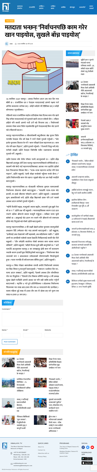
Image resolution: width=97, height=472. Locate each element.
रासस (11, 44)
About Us (41, 447)
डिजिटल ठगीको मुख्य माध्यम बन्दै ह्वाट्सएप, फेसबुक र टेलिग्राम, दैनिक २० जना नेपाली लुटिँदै (83, 284)
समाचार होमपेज (20, 7)
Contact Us (41, 450)
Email (25, 330)
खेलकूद (72, 7)
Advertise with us (43, 453)
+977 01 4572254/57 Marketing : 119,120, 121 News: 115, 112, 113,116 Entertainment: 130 (21, 456)
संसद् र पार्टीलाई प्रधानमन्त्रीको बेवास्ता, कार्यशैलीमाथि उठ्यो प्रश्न (83, 272)
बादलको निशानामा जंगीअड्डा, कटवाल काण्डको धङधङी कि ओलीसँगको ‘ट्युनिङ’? (82, 245)
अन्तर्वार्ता (82, 7)
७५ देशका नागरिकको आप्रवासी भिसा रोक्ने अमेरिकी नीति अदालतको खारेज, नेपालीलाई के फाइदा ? (83, 259)
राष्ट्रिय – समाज (42, 7)
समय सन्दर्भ (91, 7)
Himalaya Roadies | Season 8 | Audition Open (69, 452)
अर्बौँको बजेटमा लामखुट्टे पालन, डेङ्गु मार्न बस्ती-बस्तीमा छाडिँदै (82, 191)
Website (48, 330)
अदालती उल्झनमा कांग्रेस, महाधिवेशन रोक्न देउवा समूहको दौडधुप (83, 180)
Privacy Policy (42, 456)
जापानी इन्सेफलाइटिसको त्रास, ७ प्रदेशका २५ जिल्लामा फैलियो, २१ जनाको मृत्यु (83, 232)
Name (5, 330)
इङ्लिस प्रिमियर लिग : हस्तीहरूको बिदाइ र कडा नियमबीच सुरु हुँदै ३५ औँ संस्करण (80, 204)
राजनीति (32, 7)
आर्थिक (63, 7)
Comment (6, 309)
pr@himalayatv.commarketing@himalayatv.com (23, 464)
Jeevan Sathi (64, 456)
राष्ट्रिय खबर (53, 7)
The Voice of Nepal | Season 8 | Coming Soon (69, 447)
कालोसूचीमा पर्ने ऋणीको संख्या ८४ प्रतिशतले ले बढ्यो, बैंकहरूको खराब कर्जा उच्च (83, 219)
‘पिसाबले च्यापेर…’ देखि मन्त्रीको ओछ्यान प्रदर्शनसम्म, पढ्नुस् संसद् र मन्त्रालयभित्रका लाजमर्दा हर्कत (83, 165)
